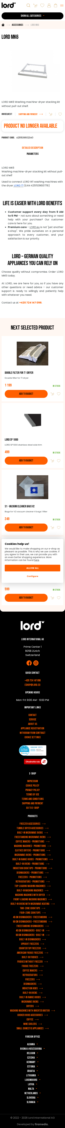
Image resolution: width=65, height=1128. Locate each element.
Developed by (26, 1124)
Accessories (17, 25)
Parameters (32, 154)
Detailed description (32, 148)
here (36, 560)
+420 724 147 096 (33, 680)
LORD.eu (35, 227)
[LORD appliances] (9, 5)
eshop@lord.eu (32, 685)
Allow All (32, 568)
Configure (32, 576)
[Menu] (61, 5)
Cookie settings (32, 737)
